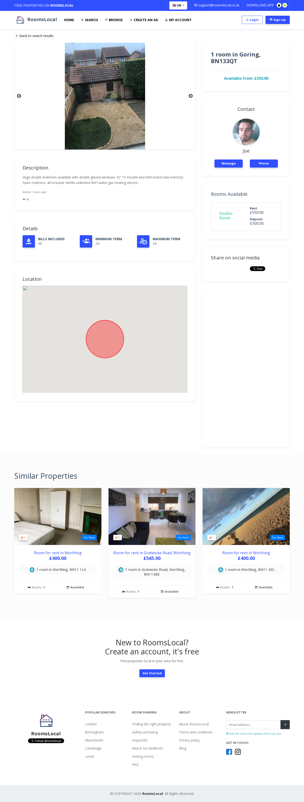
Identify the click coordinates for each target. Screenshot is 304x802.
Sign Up (279, 20)
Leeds (89, 756)
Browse (115, 20)
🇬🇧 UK (177, 5)
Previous (19, 96)
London (91, 724)
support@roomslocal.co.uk (218, 5)
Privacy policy (189, 740)
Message (229, 163)
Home (69, 20)
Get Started (152, 673)
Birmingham (94, 732)
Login (254, 20)
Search (91, 20)
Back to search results (36, 35)
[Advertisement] (246, 368)
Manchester (94, 740)
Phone (264, 163)
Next (190, 96)
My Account (180, 20)
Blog (182, 748)
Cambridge (93, 748)
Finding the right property (151, 724)
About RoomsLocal (194, 724)
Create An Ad (145, 20)
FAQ (135, 764)
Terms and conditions (196, 732)
